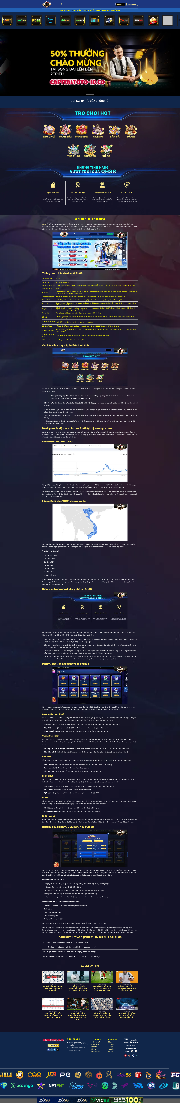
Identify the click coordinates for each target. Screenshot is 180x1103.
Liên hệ (93, 1049)
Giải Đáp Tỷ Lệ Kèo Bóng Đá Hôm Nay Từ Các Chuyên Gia (53, 1015)
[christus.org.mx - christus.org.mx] (50, 4)
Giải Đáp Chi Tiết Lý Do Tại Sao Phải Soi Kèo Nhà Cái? (127, 988)
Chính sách (95, 1044)
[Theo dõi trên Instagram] (51, 1049)
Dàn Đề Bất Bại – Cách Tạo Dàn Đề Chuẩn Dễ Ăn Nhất (53, 988)
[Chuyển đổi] (44, 942)
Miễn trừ (94, 1047)
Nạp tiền (111, 1049)
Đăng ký (111, 1042)
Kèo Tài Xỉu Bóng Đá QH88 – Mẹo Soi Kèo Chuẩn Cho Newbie (102, 988)
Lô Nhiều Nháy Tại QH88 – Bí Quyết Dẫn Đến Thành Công (102, 1015)
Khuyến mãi (95, 1051)
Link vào (111, 1044)
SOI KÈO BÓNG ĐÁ (102, 10)
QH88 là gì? (95, 1042)
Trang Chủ (64, 10)
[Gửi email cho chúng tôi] (57, 1049)
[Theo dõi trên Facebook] (48, 1049)
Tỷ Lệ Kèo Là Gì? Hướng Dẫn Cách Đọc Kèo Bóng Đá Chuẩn (77, 988)
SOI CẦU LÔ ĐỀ (89, 10)
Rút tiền (110, 1051)
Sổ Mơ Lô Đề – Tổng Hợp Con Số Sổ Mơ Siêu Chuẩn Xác (127, 1015)
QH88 (44, 224)
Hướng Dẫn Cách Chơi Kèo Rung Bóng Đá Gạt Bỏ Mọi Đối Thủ (77, 1016)
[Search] (61, 4)
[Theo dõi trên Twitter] (54, 1049)
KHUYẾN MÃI (115, 10)
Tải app (110, 1047)
